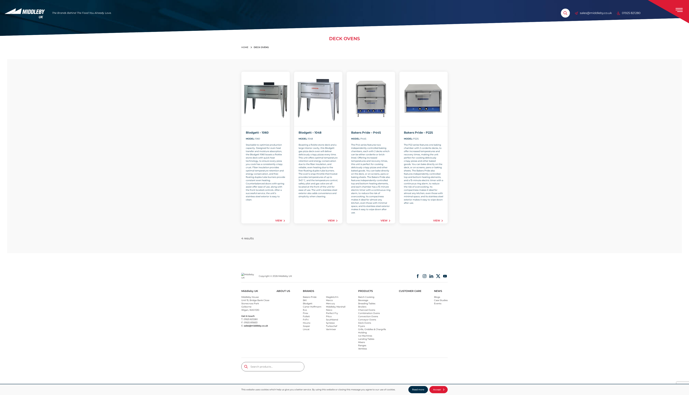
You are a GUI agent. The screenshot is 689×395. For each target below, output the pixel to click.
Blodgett (307, 303)
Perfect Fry (332, 313)
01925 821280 (631, 13)
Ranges (362, 345)
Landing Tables (366, 339)
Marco (329, 300)
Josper (306, 326)
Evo (305, 310)
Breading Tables (366, 303)
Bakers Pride (310, 297)
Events (437, 303)
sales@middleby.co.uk (596, 13)
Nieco (329, 310)
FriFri (306, 319)
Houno (306, 322)
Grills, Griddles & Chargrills (372, 329)
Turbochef (331, 326)
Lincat (306, 329)
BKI (305, 300)
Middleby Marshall (335, 306)
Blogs (437, 297)
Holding (362, 332)
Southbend (332, 319)
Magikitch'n (332, 297)
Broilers (362, 306)
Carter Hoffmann (312, 306)
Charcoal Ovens (366, 310)
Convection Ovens (368, 316)
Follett (306, 316)
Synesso (330, 322)
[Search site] (565, 13)
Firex (305, 313)
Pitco (329, 316)
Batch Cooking (366, 297)
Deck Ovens (364, 322)
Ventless (362, 348)
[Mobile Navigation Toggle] (679, 9)
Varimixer (331, 329)
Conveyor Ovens (367, 319)
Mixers (361, 342)
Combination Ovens (369, 313)
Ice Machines (365, 335)
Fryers (361, 326)
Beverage (363, 300)
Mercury (330, 303)
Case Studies (441, 300)
